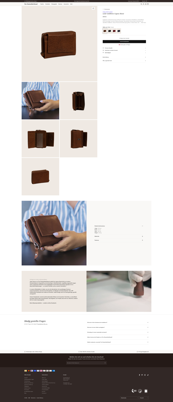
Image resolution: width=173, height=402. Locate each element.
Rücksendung (27, 381)
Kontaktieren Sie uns (42, 324)
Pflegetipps (26, 386)
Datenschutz (33, 397)
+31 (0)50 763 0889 (67, 384)
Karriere (43, 391)
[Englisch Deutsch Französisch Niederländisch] (144, 397)
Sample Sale (44, 386)
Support (26, 377)
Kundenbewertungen (28, 391)
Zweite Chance (27, 388)
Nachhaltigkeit (45, 381)
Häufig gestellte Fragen (29, 379)
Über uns (44, 377)
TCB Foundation (45, 384)
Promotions (26, 389)
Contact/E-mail (66, 382)
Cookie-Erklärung (40, 397)
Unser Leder (44, 379)
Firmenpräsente (45, 389)
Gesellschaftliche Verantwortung (48, 382)
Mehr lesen (143, 22)
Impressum (44, 393)
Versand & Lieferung (28, 384)
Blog (25, 393)
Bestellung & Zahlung (28, 382)
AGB (29, 397)
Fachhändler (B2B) (46, 388)
